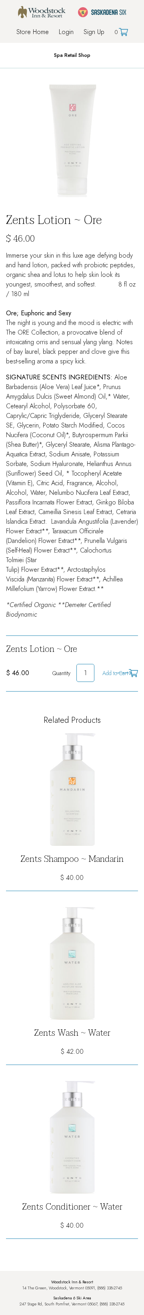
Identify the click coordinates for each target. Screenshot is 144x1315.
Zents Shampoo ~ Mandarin (72, 859)
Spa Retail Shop (72, 55)
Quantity (61, 673)
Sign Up (94, 31)
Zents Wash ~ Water (72, 1033)
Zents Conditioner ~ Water (72, 1206)
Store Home (32, 31)
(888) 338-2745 (109, 1288)
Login (66, 31)
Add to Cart (115, 673)
